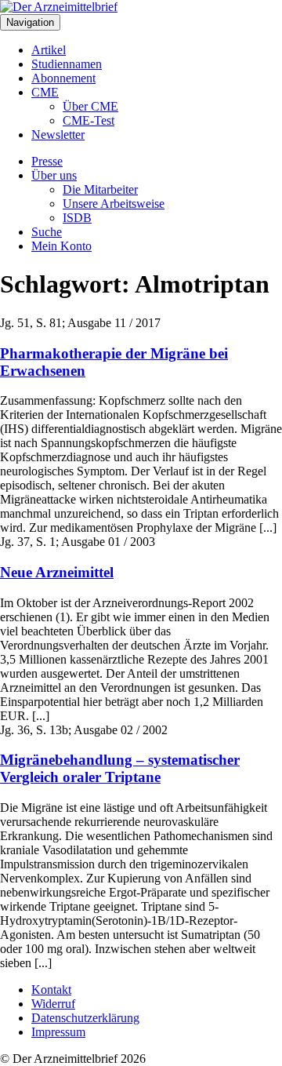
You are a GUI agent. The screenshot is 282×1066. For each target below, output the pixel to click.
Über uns (54, 175)
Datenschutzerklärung (85, 1017)
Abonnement (63, 78)
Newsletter (58, 134)
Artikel (48, 49)
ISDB (77, 217)
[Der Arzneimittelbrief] (59, 6)
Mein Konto (61, 246)
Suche (46, 231)
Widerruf (53, 1003)
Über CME (90, 106)
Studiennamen (66, 64)
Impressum (58, 1032)
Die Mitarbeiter (100, 189)
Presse (47, 161)
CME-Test (88, 120)
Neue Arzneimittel (57, 572)
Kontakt (51, 989)
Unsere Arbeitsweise (113, 203)
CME (45, 92)
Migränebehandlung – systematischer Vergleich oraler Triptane (120, 768)
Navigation (30, 22)
